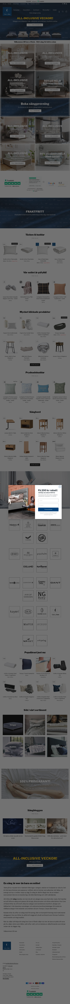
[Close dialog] (60, 487)
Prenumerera (48, 509)
